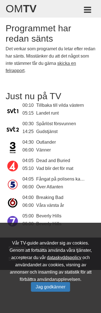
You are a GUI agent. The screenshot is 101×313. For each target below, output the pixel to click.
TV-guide (29, 243)
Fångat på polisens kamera (63, 179)
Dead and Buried (53, 160)
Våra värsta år (50, 205)
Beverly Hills (48, 216)
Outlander (46, 142)
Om (21, 9)
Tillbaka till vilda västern (60, 105)
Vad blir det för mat (54, 168)
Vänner (43, 150)
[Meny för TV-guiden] (88, 10)
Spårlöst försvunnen (56, 123)
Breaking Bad (49, 197)
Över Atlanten (49, 186)
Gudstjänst (47, 131)
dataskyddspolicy (64, 257)
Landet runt (47, 113)
